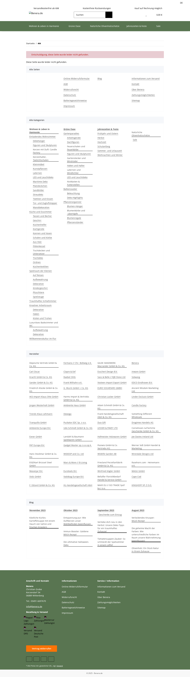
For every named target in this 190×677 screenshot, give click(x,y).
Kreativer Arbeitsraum (40, 305)
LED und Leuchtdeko (43, 177)
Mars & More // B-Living (75, 462)
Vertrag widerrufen (41, 648)
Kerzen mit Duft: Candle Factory (45, 151)
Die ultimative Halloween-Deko (76, 543)
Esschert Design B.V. (107, 371)
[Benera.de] (36, 13)
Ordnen (37, 262)
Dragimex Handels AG (142, 422)
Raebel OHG (70, 377)
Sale (135, 139)
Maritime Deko (40, 181)
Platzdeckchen (40, 185)
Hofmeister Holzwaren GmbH (112, 436)
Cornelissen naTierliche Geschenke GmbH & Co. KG (145, 430)
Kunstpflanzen (40, 168)
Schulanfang (104, 146)
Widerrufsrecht (71, 89)
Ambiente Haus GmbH (75, 405)
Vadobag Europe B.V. (74, 476)
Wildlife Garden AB (107, 453)
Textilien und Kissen (43, 198)
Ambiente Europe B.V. (40, 428)
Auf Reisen (38, 275)
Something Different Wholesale (142, 415)
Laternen (37, 173)
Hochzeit (102, 142)
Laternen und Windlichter (74, 171)
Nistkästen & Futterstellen (73, 183)
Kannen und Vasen (42, 233)
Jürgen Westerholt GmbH (41, 405)
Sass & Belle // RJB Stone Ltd (111, 377)
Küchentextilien (41, 266)
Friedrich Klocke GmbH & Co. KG (43, 390)
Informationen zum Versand (146, 78)
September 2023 (106, 510)
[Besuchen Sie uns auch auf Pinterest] (44, 659)
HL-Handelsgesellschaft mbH (78, 485)
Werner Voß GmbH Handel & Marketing (146, 447)
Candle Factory (139, 405)
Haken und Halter (76, 165)
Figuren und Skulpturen (45, 145)
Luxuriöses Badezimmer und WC (43, 324)
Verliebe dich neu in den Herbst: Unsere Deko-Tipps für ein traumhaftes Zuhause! (111, 527)
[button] (139, 14)
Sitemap (136, 100)
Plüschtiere (38, 292)
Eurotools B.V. (70, 471)
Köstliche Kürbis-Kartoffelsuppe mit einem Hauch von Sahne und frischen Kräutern (42, 522)
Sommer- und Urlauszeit (110, 150)
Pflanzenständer (75, 222)
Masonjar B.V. (36, 471)
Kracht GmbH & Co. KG (40, 377)
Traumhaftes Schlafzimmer (42, 301)
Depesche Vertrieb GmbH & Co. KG (43, 364)
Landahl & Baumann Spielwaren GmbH (74, 438)
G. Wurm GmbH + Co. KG (76, 388)
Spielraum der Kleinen (40, 270)
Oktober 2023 (70, 510)
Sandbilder (38, 190)
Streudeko (38, 194)
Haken (36, 314)
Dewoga (67, 413)
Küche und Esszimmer (40, 211)
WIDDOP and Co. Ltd (74, 453)
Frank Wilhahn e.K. (73, 382)
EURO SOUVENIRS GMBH (110, 388)
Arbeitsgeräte (74, 137)
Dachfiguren (73, 142)
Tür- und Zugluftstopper (45, 203)
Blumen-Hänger (75, 206)
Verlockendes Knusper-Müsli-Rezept (143, 519)
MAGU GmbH (138, 471)
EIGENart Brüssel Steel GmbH (40, 464)
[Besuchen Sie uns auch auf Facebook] (29, 659)
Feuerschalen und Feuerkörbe (76, 148)
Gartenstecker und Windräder (76, 160)
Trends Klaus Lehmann (40, 413)
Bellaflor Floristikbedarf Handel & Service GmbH (109, 478)
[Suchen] (108, 15)
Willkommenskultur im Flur (42, 338)
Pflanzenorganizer (72, 202)
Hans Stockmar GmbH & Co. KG (43, 455)
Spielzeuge (38, 296)
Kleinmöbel (38, 164)
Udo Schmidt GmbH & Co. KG (78, 428)
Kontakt (135, 84)
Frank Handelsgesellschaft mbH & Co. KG (111, 415)
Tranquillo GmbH (37, 422)
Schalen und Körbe (42, 237)
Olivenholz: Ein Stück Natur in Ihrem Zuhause (145, 550)
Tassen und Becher (42, 216)
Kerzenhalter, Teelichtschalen (41, 158)
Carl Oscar (34, 371)
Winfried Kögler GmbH (109, 471)
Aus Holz (37, 241)
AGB (66, 84)
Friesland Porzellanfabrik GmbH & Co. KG (110, 464)
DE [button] (181, 2)
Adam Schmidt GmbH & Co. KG (111, 407)
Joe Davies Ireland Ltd (142, 436)
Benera (135, 363)
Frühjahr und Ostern (108, 133)
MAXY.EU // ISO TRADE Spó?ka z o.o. (111, 487)
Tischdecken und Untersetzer (41, 252)
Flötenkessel (39, 246)
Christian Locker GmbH (109, 396)
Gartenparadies (71, 133)
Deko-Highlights (75, 197)
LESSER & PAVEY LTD (108, 428)
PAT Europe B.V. (37, 445)
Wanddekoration (41, 207)
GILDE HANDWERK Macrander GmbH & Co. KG (111, 364)
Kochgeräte (38, 229)
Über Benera (138, 89)
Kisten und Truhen (42, 318)
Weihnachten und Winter (110, 155)
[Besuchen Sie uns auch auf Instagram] (51, 659)
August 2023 (138, 510)
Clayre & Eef (70, 371)
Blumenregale (74, 218)
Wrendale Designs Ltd (142, 453)
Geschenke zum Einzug (110, 514)
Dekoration (38, 283)
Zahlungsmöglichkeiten (143, 95)
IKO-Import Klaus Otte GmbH (43, 396)
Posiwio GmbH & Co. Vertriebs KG (108, 447)
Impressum (69, 106)
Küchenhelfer (39, 224)
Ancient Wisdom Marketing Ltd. (145, 390)
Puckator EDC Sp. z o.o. (75, 422)
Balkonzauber (70, 189)
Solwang (136, 377)
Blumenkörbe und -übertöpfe (76, 212)
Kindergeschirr (40, 288)
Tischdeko (38, 258)
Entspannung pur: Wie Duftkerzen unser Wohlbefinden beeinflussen (77, 520)
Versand (60, 666)
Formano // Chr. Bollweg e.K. (78, 363)
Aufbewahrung (40, 279)
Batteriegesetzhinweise (75, 100)
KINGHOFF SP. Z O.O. (142, 485)
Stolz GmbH (35, 476)
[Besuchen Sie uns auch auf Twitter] (36, 659)
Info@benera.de (34, 606)
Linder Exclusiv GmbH (142, 396)
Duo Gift (102, 422)
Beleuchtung (73, 193)
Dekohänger (39, 140)
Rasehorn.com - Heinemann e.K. (145, 464)
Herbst (101, 137)
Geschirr (37, 220)
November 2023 (37, 510)
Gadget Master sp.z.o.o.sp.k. (78, 445)
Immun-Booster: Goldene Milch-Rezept (76, 533)
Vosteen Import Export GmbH (112, 382)
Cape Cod (136, 476)
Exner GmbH (35, 436)
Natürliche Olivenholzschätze (141, 134)
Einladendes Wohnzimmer (42, 136)
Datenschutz (70, 95)
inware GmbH (138, 371)
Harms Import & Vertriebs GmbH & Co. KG (76, 398)
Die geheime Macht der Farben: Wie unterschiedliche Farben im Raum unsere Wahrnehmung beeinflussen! (146, 534)
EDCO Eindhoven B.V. (142, 382)
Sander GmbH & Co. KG (41, 382)
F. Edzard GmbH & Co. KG (42, 485)
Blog (100, 78)
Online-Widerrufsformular (77, 78)
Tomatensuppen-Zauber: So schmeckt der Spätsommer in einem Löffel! (111, 541)
